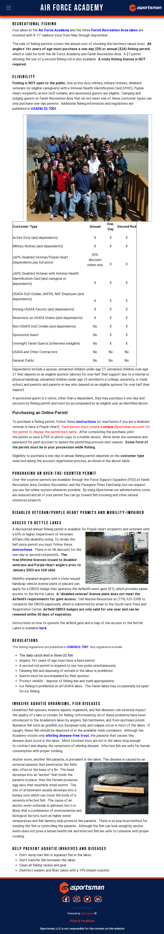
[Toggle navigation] (9, 8)
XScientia (87, 913)
